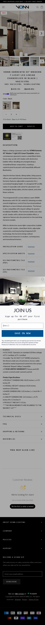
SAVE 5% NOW (22, 333)
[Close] (42, 279)
